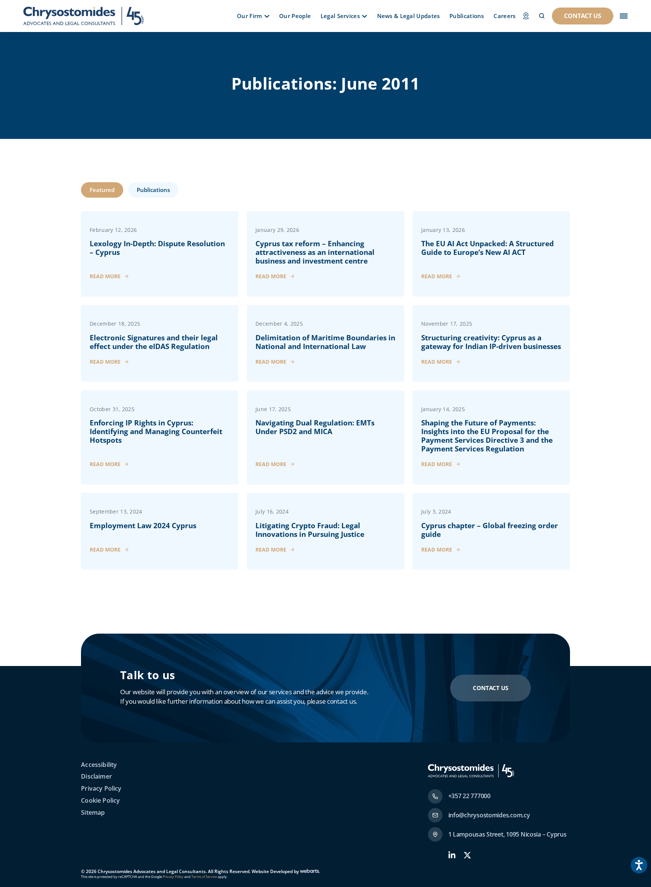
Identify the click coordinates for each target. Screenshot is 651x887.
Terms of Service (204, 876)
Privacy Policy (101, 789)
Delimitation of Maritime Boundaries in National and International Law (325, 342)
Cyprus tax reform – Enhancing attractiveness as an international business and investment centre (314, 252)
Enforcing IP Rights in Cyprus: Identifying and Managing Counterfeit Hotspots (156, 431)
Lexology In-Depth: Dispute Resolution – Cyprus (157, 248)
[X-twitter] (467, 855)
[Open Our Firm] (267, 16)
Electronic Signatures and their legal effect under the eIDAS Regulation (154, 342)
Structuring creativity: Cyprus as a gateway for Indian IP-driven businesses (491, 342)
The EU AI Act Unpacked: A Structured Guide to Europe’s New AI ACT (487, 248)
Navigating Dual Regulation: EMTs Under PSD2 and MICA (314, 427)
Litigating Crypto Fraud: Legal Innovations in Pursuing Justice (309, 530)
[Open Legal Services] (364, 16)
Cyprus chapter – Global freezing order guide (489, 530)
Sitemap (93, 813)
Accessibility (99, 765)
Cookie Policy (100, 801)
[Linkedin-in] (452, 855)
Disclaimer (96, 777)
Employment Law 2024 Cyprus (143, 525)
